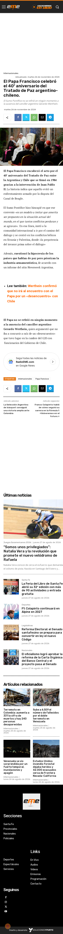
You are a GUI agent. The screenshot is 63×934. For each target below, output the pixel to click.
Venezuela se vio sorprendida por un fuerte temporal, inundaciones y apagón (15, 767)
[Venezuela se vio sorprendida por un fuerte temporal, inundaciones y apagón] (17, 749)
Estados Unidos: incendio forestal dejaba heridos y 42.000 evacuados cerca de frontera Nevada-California (44, 768)
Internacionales (11, 73)
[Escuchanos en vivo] (42, 6)
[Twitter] (26, 117)
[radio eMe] (13, 6)
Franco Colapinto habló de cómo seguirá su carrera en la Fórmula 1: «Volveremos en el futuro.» (47, 410)
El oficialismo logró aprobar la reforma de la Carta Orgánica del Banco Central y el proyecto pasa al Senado (42, 659)
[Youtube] (6, 911)
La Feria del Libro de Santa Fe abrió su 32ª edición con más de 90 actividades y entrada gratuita (42, 589)
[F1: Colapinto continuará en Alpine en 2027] (11, 611)
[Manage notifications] (7, 926)
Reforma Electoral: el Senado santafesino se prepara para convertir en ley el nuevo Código (42, 634)
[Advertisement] (31, 42)
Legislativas (27, 626)
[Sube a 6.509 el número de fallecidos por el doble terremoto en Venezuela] (46, 697)
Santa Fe (26, 580)
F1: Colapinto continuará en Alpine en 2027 (41, 610)
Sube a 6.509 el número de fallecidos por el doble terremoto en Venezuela (46, 715)
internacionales (25, 379)
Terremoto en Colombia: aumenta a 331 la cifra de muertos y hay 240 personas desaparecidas (16, 717)
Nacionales (27, 650)
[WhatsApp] (34, 117)
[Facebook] (18, 117)
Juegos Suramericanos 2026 (17, 542)
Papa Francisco (42, 379)
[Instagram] (6, 902)
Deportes (26, 605)
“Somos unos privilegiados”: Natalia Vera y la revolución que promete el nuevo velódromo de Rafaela (30, 553)
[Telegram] (50, 117)
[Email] (42, 117)
